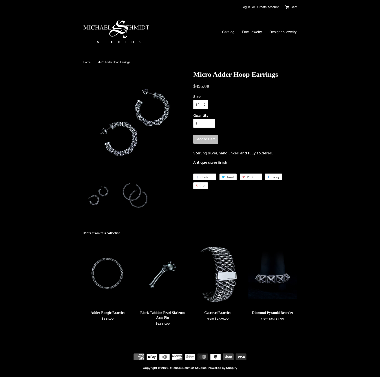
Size (197, 97)
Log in (245, 7)
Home (87, 62)
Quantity (200, 115)
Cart (294, 7)
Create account (268, 7)
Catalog (228, 31)
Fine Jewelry (252, 31)
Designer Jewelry (283, 31)
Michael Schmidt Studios (188, 368)
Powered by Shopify (222, 368)
